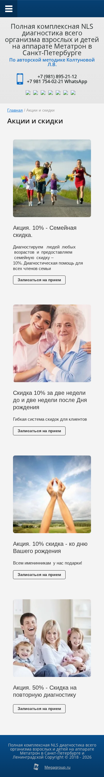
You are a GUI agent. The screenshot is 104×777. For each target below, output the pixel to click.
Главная (15, 110)
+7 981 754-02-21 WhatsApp (57, 81)
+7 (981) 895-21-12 (57, 76)
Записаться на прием (39, 280)
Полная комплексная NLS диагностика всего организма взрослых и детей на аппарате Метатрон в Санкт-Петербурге (52, 39)
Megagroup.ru (57, 767)
